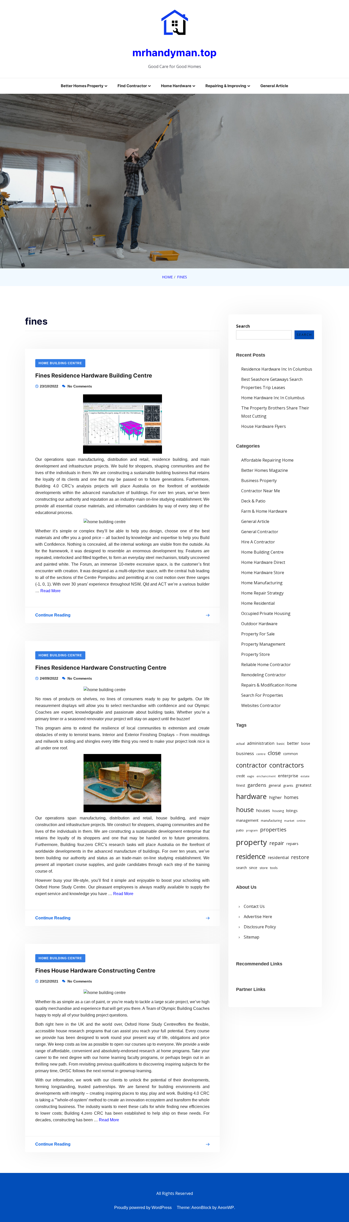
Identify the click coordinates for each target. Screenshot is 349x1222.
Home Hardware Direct (263, 562)
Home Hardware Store (262, 572)
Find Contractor (132, 85)
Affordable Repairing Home (267, 460)
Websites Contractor (261, 705)
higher (275, 797)
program (252, 830)
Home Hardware (176, 85)
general (275, 785)
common (290, 753)
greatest (303, 785)
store (264, 867)
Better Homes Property (82, 85)
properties (273, 829)
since (253, 867)
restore (300, 857)
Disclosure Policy (260, 927)
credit (240, 776)
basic (281, 743)
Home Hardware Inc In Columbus (273, 398)
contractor (251, 765)
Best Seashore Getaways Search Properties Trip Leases (272, 383)
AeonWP (226, 1207)
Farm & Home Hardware (264, 511)
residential (278, 857)
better (293, 743)
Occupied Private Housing (265, 613)
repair (276, 843)
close (274, 753)
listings (292, 810)
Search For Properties (262, 695)
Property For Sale (258, 634)
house (245, 809)
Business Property (259, 480)
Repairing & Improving (225, 85)
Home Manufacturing (262, 583)
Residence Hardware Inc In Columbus (276, 369)
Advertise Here (258, 916)
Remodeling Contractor (263, 675)
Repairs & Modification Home (269, 685)
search (241, 867)
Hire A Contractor (258, 542)
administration (260, 743)
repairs (292, 843)
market (289, 821)
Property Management (263, 644)
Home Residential (258, 603)
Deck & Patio (253, 501)
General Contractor (259, 531)
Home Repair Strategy (262, 593)
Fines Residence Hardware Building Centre (93, 375)
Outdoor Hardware (259, 623)
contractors (286, 765)
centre (260, 754)
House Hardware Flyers (263, 426)
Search (243, 326)
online (301, 821)
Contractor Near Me (260, 491)
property (251, 842)
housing (278, 811)
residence (250, 856)
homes (291, 797)
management (247, 820)
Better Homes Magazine (264, 470)
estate (304, 776)
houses (263, 810)
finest (240, 785)
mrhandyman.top (174, 53)
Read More (50, 591)
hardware (251, 796)
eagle (250, 776)
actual (240, 743)
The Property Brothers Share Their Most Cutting (275, 412)
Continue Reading (53, 616)
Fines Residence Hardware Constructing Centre (100, 667)
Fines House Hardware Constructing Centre (95, 970)
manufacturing (271, 820)
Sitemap (251, 937)
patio (240, 830)
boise (305, 743)
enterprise (288, 776)
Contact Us (254, 906)
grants (288, 785)
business (245, 753)
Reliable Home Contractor (266, 664)
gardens (256, 785)
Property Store (255, 654)
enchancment (266, 776)
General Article (274, 85)
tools (274, 867)
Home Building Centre (60, 363)
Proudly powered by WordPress (143, 1207)
